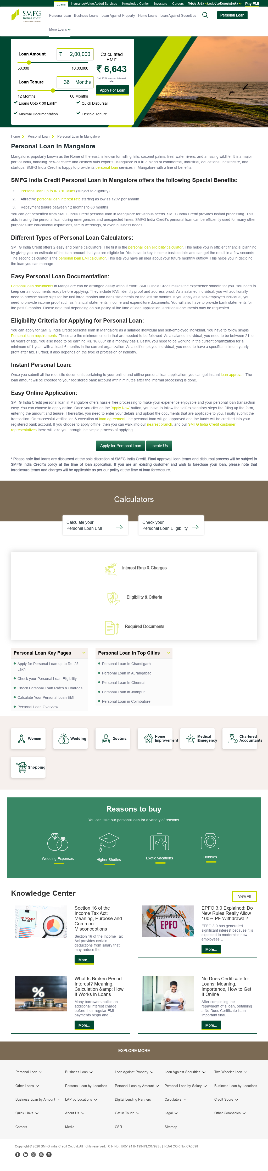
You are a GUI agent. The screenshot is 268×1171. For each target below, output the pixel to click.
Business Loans (86, 15)
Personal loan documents (32, 286)
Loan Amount (32, 54)
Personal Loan (60, 15)
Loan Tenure (31, 82)
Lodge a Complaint (220, 3)
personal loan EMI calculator (82, 258)
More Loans (58, 29)
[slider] (29, 62)
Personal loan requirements (34, 336)
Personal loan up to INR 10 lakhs (48, 191)
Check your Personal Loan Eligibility (167, 525)
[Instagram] (49, 1154)
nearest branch (159, 424)
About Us (195, 3)
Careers (178, 3)
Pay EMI (252, 4)
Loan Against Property (118, 15)
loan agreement (112, 419)
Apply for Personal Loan (120, 445)
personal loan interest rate (59, 199)
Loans (61, 4)
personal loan (107, 167)
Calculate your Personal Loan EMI (87, 525)
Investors (160, 3)
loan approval (232, 375)
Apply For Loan (112, 90)
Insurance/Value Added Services (94, 3)
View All (244, 896)
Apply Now (120, 408)
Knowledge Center (135, 3)
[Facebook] (17, 1154)
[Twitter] (33, 1154)
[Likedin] (25, 1154)
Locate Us (159, 445)
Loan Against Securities (178, 15)
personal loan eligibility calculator (155, 247)
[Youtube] (41, 1154)
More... (84, 960)
